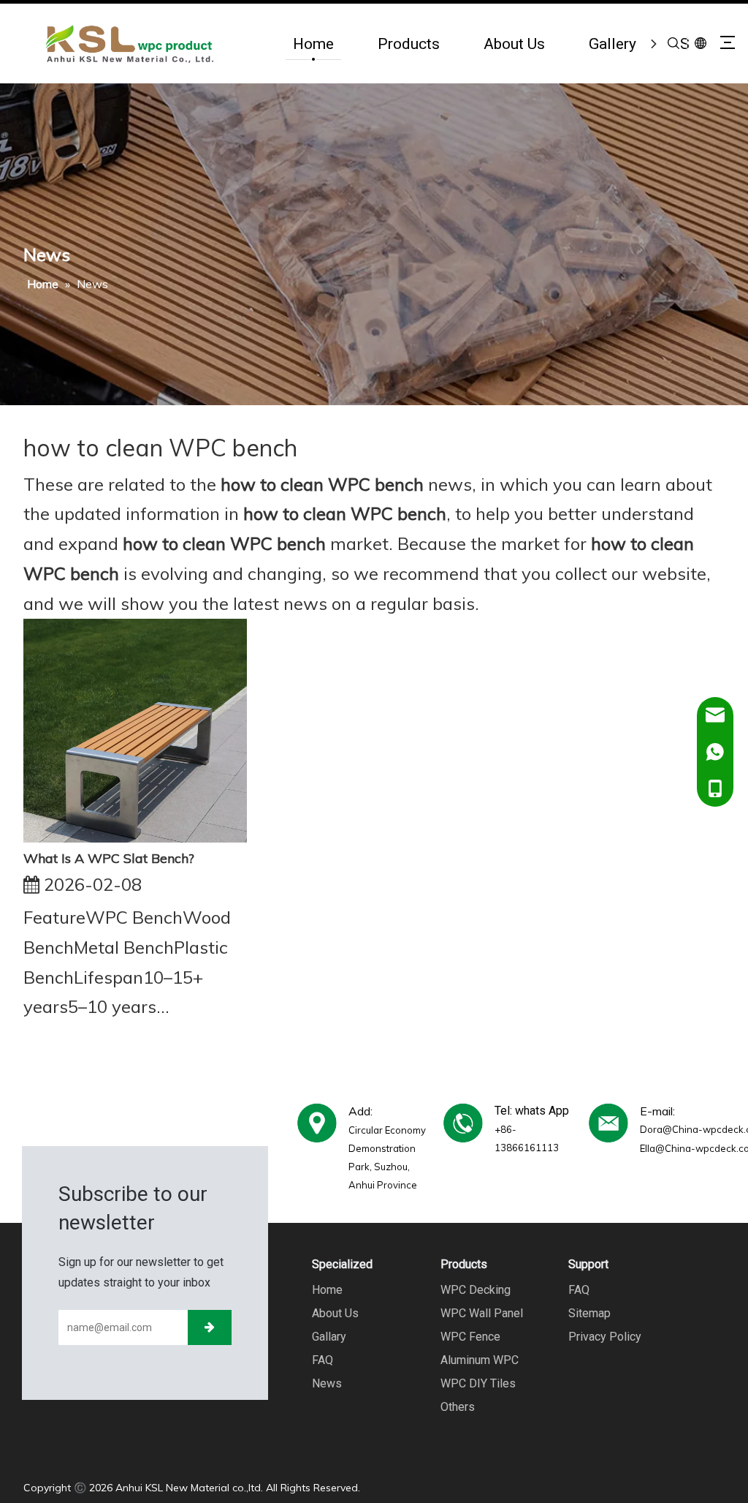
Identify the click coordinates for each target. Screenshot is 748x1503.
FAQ (322, 1360)
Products (409, 43)
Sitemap (589, 1313)
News (327, 1383)
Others (457, 1407)
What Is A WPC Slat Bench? (108, 858)
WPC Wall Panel (481, 1313)
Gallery (612, 43)
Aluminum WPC (479, 1360)
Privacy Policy (604, 1337)
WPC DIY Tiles (478, 1383)
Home (313, 43)
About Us (514, 43)
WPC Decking (475, 1290)
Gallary (329, 1337)
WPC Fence (470, 1337)
